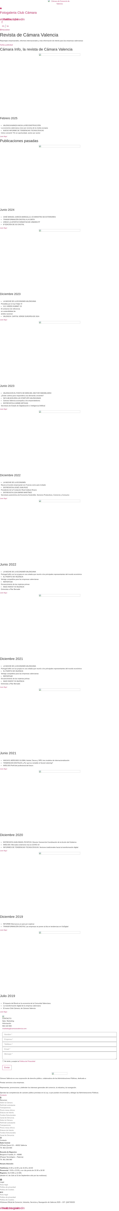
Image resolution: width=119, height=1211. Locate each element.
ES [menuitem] (3, 26)
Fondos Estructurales (8, 1115)
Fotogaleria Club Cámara (18, 12)
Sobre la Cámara (6, 1103)
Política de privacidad (8, 1187)
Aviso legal (4, 1185)
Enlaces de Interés (7, 1113)
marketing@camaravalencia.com (14, 1028)
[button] (59, 1192)
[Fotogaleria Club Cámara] (1, 8)
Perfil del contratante (7, 1105)
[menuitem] (3, 26)
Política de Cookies (7, 1190)
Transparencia (5, 1108)
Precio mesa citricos (7, 1110)
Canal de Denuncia (7, 1118)
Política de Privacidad (27, 1061)
